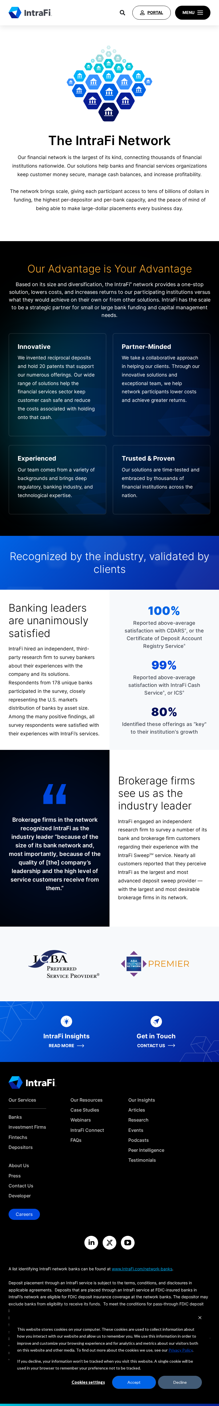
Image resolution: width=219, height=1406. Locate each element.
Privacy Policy (180, 1350)
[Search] (122, 13)
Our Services (22, 1100)
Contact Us (21, 1186)
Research (138, 1120)
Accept (134, 1382)
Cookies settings (88, 1382)
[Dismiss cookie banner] (200, 1318)
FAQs (76, 1140)
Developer (20, 1196)
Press (15, 1176)
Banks (15, 1117)
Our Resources (86, 1100)
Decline (180, 1382)
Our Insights (141, 1100)
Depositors (21, 1147)
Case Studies (84, 1110)
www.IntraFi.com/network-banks (142, 1268)
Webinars (80, 1120)
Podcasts (138, 1140)
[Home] (30, 12)
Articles (136, 1110)
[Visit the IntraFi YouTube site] (128, 1243)
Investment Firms (27, 1127)
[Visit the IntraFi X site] (109, 1243)
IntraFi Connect (87, 1130)
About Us (19, 1165)
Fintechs (18, 1137)
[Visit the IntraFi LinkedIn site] (91, 1243)
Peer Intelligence (146, 1150)
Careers (24, 1214)
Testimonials (142, 1160)
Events (135, 1130)
